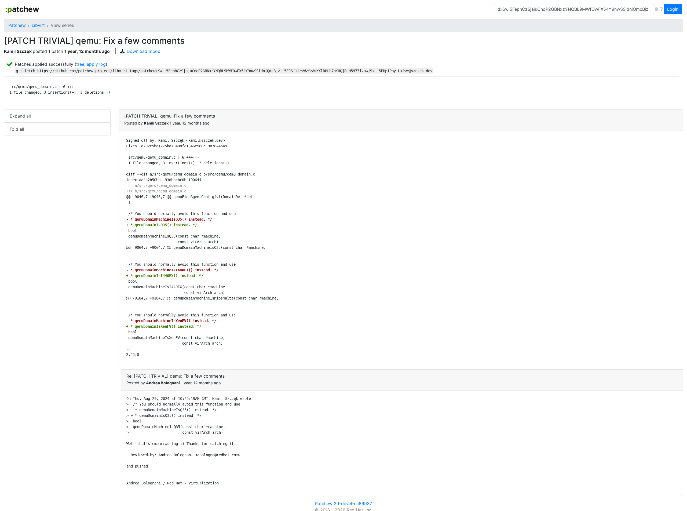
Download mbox (143, 51)
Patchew (17, 25)
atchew (22, 9)
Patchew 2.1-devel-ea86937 (343, 503)
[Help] (661, 9)
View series (62, 25)
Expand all (20, 116)
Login (672, 9)
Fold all (17, 129)
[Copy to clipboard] (656, 9)
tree (80, 64)
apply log (96, 64)
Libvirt (38, 25)
